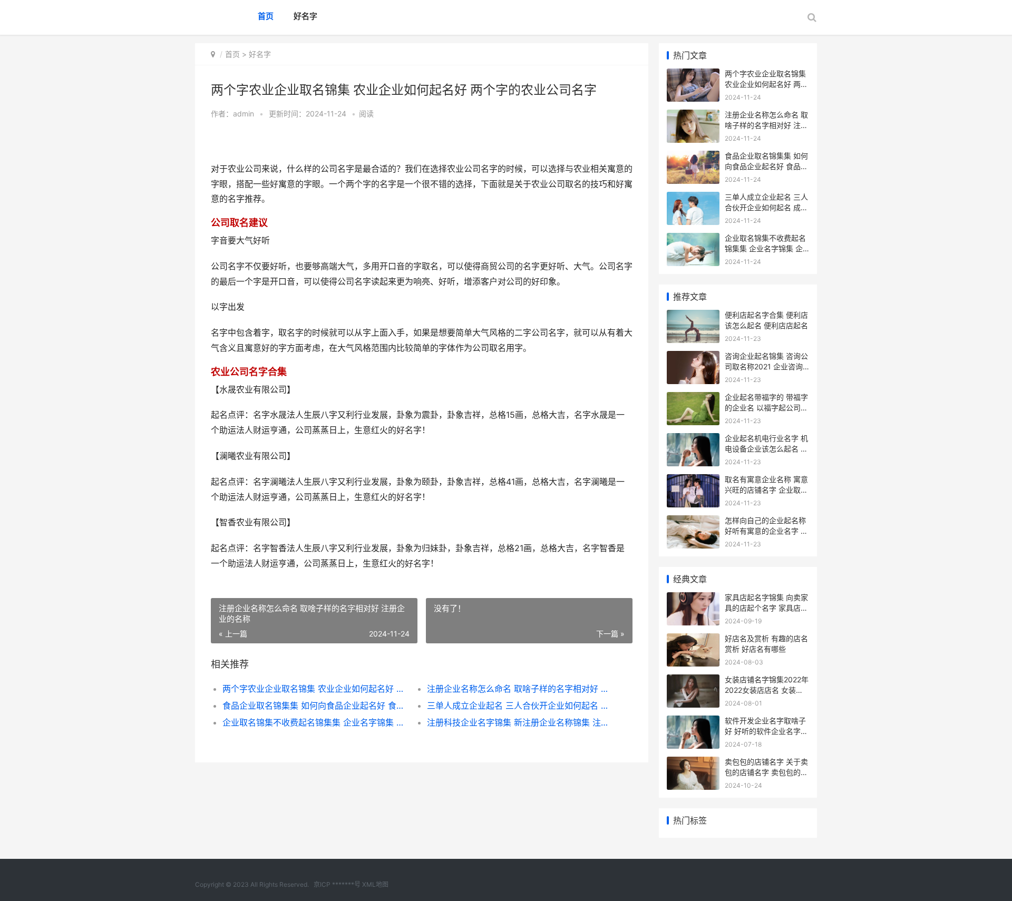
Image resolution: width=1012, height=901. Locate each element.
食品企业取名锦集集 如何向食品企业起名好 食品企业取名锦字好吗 (314, 705)
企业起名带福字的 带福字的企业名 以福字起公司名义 (766, 407)
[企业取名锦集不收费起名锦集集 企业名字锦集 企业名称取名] (693, 239)
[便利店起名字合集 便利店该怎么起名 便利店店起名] (693, 316)
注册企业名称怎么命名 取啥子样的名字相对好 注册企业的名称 (519, 688)
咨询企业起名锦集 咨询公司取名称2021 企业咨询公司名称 (766, 366)
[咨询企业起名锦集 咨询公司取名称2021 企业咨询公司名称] (693, 357)
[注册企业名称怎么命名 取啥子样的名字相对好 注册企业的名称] (693, 116)
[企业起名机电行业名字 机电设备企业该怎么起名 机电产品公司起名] (693, 439)
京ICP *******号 (337, 884)
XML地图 (375, 884)
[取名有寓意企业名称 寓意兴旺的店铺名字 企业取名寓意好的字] (693, 480)
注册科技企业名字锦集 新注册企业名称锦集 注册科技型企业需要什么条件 (519, 722)
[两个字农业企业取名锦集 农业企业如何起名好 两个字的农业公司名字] (693, 75)
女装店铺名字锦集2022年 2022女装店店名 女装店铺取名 (767, 689)
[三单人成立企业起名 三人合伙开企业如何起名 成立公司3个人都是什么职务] (693, 198)
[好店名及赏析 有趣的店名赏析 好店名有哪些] (693, 639)
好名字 (305, 16)
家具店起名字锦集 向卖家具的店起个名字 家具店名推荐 (766, 607)
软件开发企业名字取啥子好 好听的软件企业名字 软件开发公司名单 (765, 731)
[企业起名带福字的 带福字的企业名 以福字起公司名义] (693, 398)
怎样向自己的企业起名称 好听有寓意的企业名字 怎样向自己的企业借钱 (766, 530)
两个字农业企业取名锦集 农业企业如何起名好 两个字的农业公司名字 (314, 688)
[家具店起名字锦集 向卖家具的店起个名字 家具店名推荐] (693, 598)
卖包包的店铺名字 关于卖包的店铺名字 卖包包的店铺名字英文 (766, 772)
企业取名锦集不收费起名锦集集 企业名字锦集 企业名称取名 (314, 722)
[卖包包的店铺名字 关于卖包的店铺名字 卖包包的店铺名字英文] (693, 763)
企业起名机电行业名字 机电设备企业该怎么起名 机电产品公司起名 (766, 448)
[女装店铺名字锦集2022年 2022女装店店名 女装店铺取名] (693, 681)
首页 (266, 16)
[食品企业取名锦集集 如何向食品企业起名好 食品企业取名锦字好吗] (693, 157)
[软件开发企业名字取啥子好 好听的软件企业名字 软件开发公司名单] (693, 722)
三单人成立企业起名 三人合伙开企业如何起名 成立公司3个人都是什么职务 (519, 705)
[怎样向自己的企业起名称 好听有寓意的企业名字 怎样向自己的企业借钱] (693, 521)
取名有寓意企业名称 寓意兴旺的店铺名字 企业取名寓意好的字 (766, 489)
